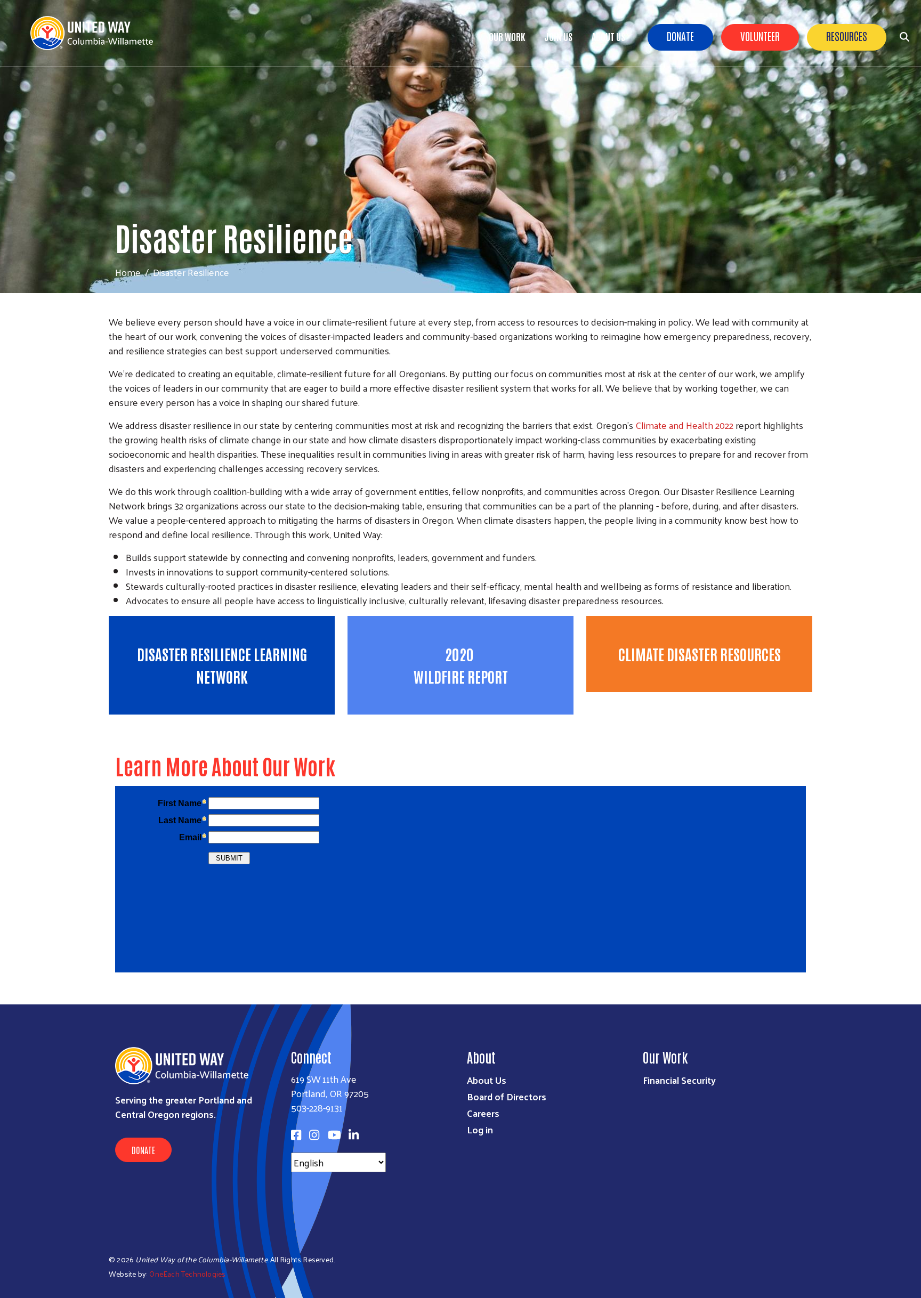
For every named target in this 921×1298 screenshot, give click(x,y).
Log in (480, 1129)
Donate (680, 36)
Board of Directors (506, 1096)
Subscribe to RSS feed (113, 735)
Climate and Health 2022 (684, 425)
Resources (846, 36)
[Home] (96, 33)
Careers (483, 1113)
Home (128, 272)
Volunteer (760, 36)
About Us (608, 36)
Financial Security (679, 1080)
